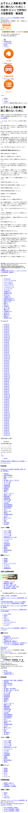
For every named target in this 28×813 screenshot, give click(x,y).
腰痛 (3, 269)
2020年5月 (6, 386)
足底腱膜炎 (7, 545)
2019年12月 (7, 394)
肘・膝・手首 (7, 482)
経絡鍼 (5, 560)
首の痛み (6, 524)
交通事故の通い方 (9, 674)
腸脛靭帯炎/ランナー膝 (10, 537)
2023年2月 (6, 332)
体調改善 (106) (8, 293)
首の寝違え (7, 522)
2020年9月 (6, 379)
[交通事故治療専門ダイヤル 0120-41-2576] (14, 593)
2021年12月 (7, 355)
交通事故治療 (7, 41)
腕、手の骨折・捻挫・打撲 (11, 586)
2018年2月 (6, 430)
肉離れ (5, 547)
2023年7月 (6, 324)
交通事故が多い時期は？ (10, 641)
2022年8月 (6, 342)
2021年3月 (6, 370)
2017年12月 (7, 433)
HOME (5, 458)
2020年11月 (7, 376)
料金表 (5, 45)
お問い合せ (7, 620)
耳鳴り (5, 491)
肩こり (5, 519)
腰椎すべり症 (7, 495)
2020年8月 (6, 381)
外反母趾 (6, 503)
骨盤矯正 (6, 473)
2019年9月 (6, 399)
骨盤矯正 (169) (8, 318)
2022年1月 (6, 353)
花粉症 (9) (6, 313)
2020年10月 (7, 378)
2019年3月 (6, 409)
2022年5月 (6, 347)
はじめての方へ (8, 43)
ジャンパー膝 (7, 535)
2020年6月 (6, 384)
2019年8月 (6, 401)
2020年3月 (6, 389)
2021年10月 (7, 358)
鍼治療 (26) (7, 314)
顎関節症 (6, 488)
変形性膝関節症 (8, 506)
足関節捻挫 (7, 543)
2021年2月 (6, 371)
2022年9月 (6, 340)
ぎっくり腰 (7, 483)
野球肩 (5, 548)
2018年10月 (7, 417)
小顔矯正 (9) (7, 296)
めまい (5, 509)
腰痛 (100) (6, 309)
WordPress (9, 803)
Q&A (5, 617)
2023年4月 (6, 329)
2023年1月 (6, 334)
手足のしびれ (7, 511)
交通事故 (4, 118)
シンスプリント (8, 539)
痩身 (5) (6, 303)
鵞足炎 (5, 552)
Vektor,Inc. (3, 805)
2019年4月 (6, 407)
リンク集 (6, 625)
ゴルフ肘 (6, 542)
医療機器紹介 (7, 568)
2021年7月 (6, 363)
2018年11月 (7, 415)
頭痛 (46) (6, 316)
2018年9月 (6, 418)
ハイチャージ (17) (9, 285)
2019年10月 (7, 397)
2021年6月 (6, 365)
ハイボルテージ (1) (9, 287)
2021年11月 (7, 357)
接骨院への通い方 (9, 783)
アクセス (6, 46)
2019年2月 (6, 410)
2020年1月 (6, 392)
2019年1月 (6, 412)
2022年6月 (6, 345)
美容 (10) (6, 305)
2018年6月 (6, 423)
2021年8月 (6, 362)
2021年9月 (6, 360)
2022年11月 (7, 337)
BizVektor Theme (18, 803)
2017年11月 (7, 435)
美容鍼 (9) (6, 306)
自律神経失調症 (8, 514)
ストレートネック (9, 493)
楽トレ (5, 773)
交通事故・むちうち (9, 581)
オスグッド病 (7, 534)
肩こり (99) (7, 308)
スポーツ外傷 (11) (9, 283)
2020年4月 (6, 388)
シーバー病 (7, 501)
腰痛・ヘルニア (8, 477)
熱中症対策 (7, 636)
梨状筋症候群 (7, 499)
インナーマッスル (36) (10, 280)
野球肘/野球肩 (8, 550)
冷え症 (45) (7, 295)
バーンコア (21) (8, 288)
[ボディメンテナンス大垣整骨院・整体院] (12, 17)
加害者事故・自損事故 (10, 588)
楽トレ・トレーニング (10, 563)
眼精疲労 (6, 490)
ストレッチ (7, 566)
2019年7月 (6, 402)
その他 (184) (7, 279)
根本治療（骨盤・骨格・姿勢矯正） (14, 680)
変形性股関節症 (8, 504)
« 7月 (2, 455)
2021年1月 (6, 373)
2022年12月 (7, 335)
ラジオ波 (6, 565)
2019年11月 (7, 396)
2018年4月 (6, 427)
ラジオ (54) (7, 290)
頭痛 (5, 478)
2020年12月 (7, 375)
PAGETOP (3, 648)
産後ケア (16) (7, 301)
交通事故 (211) (8, 292)
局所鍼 (5, 558)
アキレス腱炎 (7, 532)
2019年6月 (6, 404)
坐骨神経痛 (7, 485)
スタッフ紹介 (7, 614)
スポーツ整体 (7, 530)
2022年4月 (6, 349)
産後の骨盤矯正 (8, 475)
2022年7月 (6, 344)
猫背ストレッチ (8, 639)
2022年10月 (7, 339)
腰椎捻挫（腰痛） (9, 583)
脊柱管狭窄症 (7, 508)
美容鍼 (5, 561)
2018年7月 (6, 422)
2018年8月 (6, 420)
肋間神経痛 (7, 486)
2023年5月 (6, 327)
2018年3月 (6, 428)
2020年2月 (6, 391)
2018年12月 (7, 414)
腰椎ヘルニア (7, 517)
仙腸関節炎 (7, 498)
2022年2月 (6, 352)
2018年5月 (6, 425)
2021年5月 (6, 366)
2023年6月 (6, 326)
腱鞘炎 (5, 512)
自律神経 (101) (8, 311)
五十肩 (5, 516)
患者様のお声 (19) (9, 298)
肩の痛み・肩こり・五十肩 (11, 480)
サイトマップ (7, 623)
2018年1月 (6, 431)
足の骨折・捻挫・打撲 (10, 585)
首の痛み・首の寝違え (10, 688)
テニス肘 (6, 540)
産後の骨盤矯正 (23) (9, 300)
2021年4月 (6, 368)
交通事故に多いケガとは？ (11, 638)
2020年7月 (6, 383)
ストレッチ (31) (8, 282)
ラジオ (5, 774)
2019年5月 (6, 405)
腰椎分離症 (7, 496)
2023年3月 (6, 331)
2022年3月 (6, 350)
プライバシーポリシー (10, 622)
